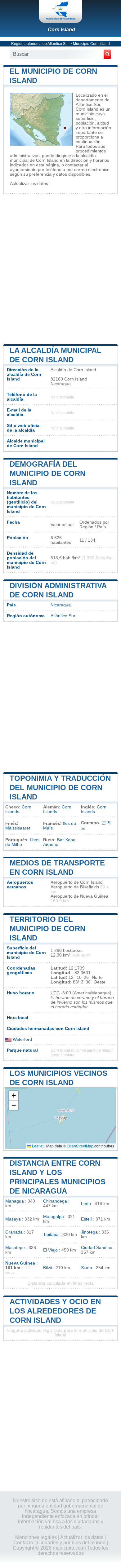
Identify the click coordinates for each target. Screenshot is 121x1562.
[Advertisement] (60, 268)
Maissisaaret (17, 828)
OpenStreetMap (80, 1145)
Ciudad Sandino (96, 1247)
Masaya (13, 1219)
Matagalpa (53, 1216)
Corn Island (61, 29)
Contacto (23, 1542)
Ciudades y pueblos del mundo (71, 1542)
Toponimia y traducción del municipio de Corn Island (60, 787)
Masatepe (15, 1247)
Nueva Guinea (20, 1263)
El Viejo (50, 1250)
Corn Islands (18, 809)
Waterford (21, 1039)
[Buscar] (107, 54)
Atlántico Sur (63, 616)
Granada (14, 1232)
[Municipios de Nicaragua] (60, 11)
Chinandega (55, 1201)
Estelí (86, 1219)
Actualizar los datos (29, 183)
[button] (13, 1096)
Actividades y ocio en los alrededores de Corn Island (55, 1310)
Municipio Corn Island (91, 44)
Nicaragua (61, 605)
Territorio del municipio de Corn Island (47, 928)
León (86, 1203)
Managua (14, 1201)
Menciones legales (36, 1537)
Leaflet (37, 1145)
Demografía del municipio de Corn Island (47, 473)
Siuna (86, 1267)
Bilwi (47, 1267)
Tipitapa (51, 1234)
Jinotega (89, 1232)
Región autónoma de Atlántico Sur (40, 44)
